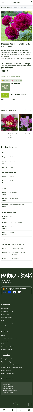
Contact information (7, 311)
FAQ (2, 320)
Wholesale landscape (7, 349)
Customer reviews (6, 344)
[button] (26, 110)
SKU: (2, 100)
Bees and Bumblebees (7, 373)
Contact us (4, 326)
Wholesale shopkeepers (8, 347)
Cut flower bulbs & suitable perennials (11, 367)
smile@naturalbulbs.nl (10, 390)
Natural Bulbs (5, 314)
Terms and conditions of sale (9, 338)
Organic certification (7, 317)
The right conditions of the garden (10, 364)
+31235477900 (8, 392)
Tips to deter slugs (6, 362)
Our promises (5, 341)
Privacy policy (5, 308)
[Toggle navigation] (2, 2)
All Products (4, 7)
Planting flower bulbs (7, 359)
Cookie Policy (16, 404)
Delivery (3, 335)
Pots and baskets (6, 370)
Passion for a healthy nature (9, 323)
